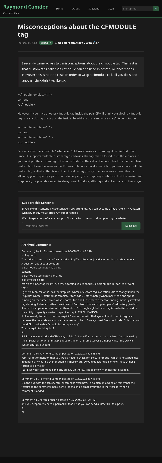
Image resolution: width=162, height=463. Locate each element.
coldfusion (46, 42)
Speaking (94, 8)
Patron (115, 208)
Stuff (111, 8)
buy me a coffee (45, 212)
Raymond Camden (26, 6)
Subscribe (131, 225)
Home (59, 8)
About (76, 8)
